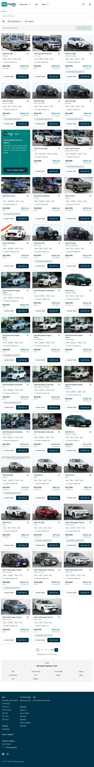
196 (52, 650)
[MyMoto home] (8, 4)
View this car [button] (22, 76)
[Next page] (56, 650)
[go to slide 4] (17, 49)
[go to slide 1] (12, 49)
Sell (36, 4)
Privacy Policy (19, 761)
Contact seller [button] (9, 76)
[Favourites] (83, 4)
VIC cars (5, 716)
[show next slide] (27, 44)
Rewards (23, 719)
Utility (81, 675)
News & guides (25, 723)
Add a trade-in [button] (83, 28)
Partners (23, 716)
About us (23, 710)
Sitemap (23, 726)
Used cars (6, 703)
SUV (35, 675)
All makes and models (10, 700)
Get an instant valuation (41, 700)
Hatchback (13, 675)
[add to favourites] (27, 53)
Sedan (58, 675)
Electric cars (6, 710)
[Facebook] (3, 754)
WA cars (5, 713)
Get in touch (6, 744)
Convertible (58, 671)
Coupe (81, 671)
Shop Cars (24, 4)
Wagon (35, 679)
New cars (5, 707)
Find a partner (11, 747)
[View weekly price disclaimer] (28, 68)
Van (13, 679)
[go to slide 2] (14, 49)
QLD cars (5, 719)
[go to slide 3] (15, 49)
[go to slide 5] (50, 49)
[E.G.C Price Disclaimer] (37, 68)
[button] (3, 21)
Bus (13, 671)
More (44, 4)
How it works (24, 713)
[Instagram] (8, 754)
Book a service (25, 700)
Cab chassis (35, 671)
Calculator (6, 729)
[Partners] (90, 4)
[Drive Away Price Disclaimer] (9, 68)
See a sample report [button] (15, 170)
